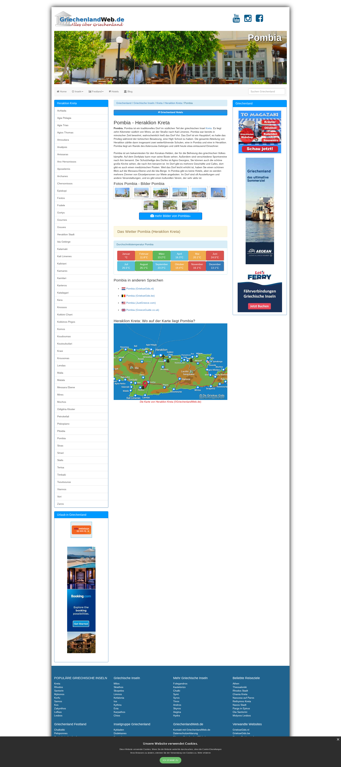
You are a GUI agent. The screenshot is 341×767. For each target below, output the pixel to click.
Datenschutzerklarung (185, 733)
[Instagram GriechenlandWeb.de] (247, 20)
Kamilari (61, 278)
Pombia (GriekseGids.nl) (140, 288)
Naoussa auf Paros (243, 697)
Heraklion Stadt (65, 234)
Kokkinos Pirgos (66, 321)
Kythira (117, 704)
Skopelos (119, 690)
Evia (116, 708)
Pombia (61, 438)
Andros (177, 704)
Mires (60, 394)
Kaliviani (61, 263)
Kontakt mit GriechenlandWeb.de (191, 729)
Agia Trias (62, 125)
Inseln (78, 91)
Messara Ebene (66, 387)
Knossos (62, 307)
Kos (56, 704)
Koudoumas (64, 336)
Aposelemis (63, 168)
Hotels (115, 91)
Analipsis (62, 147)
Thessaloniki (240, 687)
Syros (176, 697)
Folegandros (180, 683)
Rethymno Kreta (242, 701)
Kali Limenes (64, 256)
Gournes (62, 219)
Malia (60, 372)
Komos (61, 329)
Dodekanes (120, 733)
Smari (60, 452)
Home (63, 91)
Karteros (62, 285)
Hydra (176, 715)
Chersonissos (64, 183)
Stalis (60, 460)
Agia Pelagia (64, 117)
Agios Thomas (65, 132)
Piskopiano (63, 423)
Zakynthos (60, 708)
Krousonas (63, 358)
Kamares (62, 270)
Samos (58, 701)
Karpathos (119, 712)
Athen (236, 683)
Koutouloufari (64, 343)
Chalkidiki (59, 729)
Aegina (177, 712)
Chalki (176, 690)
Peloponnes (60, 733)
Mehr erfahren (204, 753)
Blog (129, 91)
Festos (61, 198)
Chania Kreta (240, 694)
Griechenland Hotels (171, 112)
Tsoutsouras (64, 482)
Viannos (61, 489)
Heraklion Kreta (173, 103)
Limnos (118, 694)
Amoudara (63, 139)
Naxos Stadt (239, 704)
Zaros (60, 503)
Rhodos (58, 687)
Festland (96, 91)
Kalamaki (62, 249)
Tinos (176, 701)
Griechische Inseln (144, 103)
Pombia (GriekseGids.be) (140, 295)
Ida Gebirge (64, 241)
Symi (176, 694)
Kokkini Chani (64, 314)
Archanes (62, 176)
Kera (60, 300)
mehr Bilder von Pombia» (172, 216)
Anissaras (62, 154)
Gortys (61, 212)
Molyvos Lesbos (242, 715)
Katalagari (63, 292)
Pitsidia (61, 431)
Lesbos (58, 715)
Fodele (61, 205)
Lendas (61, 365)
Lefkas (58, 712)
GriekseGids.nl (241, 729)
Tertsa (60, 467)
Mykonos (59, 694)
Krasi (60, 350)
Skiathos (118, 687)
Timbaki (61, 474)
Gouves (61, 227)
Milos (117, 683)
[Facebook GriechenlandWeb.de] (259, 20)
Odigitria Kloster (66, 409)
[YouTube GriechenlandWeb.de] (236, 20)
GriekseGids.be (241, 733)
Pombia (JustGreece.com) (141, 302)
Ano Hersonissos (66, 161)
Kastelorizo (179, 687)
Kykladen (119, 729)
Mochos (61, 401)
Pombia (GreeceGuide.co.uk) (142, 309)
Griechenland (123, 103)
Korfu (57, 697)
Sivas (60, 445)
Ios (115, 701)
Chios (117, 715)
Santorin (59, 690)
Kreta (159, 103)
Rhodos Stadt (240, 690)
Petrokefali (63, 416)
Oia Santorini (240, 712)
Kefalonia (119, 697)
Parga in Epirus (241, 708)
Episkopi (62, 190)
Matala (61, 380)
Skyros (177, 708)
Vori (59, 496)
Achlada (61, 110)
